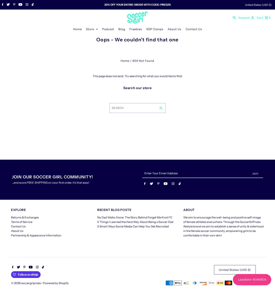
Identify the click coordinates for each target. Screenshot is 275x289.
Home (77, 29)
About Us (174, 29)
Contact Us (194, 29)
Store (90, 29)
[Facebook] (2, 5)
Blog (121, 29)
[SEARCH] (234, 17)
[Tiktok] (32, 5)
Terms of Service (21, 222)
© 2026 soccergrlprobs (26, 283)
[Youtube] (20, 5)
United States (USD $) (258, 5)
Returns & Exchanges (25, 217)
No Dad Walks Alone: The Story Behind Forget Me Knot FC (134, 217)
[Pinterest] (13, 5)
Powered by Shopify (56, 283)
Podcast (108, 29)
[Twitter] (8, 5)
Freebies (135, 29)
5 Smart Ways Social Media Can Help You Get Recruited (133, 226)
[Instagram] (26, 5)
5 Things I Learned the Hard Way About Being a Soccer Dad (135, 222)
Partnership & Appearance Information (36, 235)
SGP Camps (154, 29)
